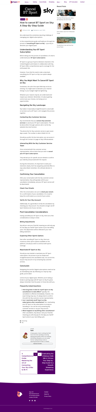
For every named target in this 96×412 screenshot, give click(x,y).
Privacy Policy (47, 396)
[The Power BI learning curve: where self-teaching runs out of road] (66, 15)
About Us (46, 394)
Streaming (51, 2)
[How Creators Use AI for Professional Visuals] (66, 28)
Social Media (42, 2)
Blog (65, 2)
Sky (27, 19)
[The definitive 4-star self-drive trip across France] (66, 42)
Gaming (35, 2)
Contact (82, 2)
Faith (29, 30)
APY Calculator (73, 2)
